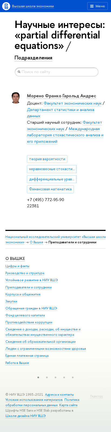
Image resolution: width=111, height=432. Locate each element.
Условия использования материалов (34, 399)
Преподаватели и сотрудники (28, 287)
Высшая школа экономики (33, 6)
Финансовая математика (50, 189)
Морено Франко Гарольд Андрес (61, 95)
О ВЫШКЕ (15, 258)
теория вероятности (47, 158)
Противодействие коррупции (28, 322)
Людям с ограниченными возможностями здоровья (45, 348)
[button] (38, 377)
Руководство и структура (24, 273)
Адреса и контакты (59, 394)
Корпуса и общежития (22, 294)
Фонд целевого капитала (25, 315)
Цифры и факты (17, 266)
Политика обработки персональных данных (42, 402)
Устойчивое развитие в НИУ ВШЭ (31, 280)
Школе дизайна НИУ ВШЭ (25, 415)
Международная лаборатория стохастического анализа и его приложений (65, 135)
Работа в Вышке (17, 362)
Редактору (96, 396)
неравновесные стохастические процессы (53, 168)
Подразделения (33, 57)
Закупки (11, 301)
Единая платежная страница (26, 355)
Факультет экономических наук (73, 103)
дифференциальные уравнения (53, 179)
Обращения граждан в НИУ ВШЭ (31, 308)
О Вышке (36, 242)
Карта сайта (68, 405)
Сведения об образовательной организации (40, 341)
